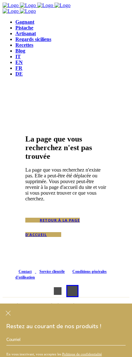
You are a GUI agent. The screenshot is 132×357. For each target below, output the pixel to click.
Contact (25, 271)
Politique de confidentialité (82, 354)
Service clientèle (52, 271)
